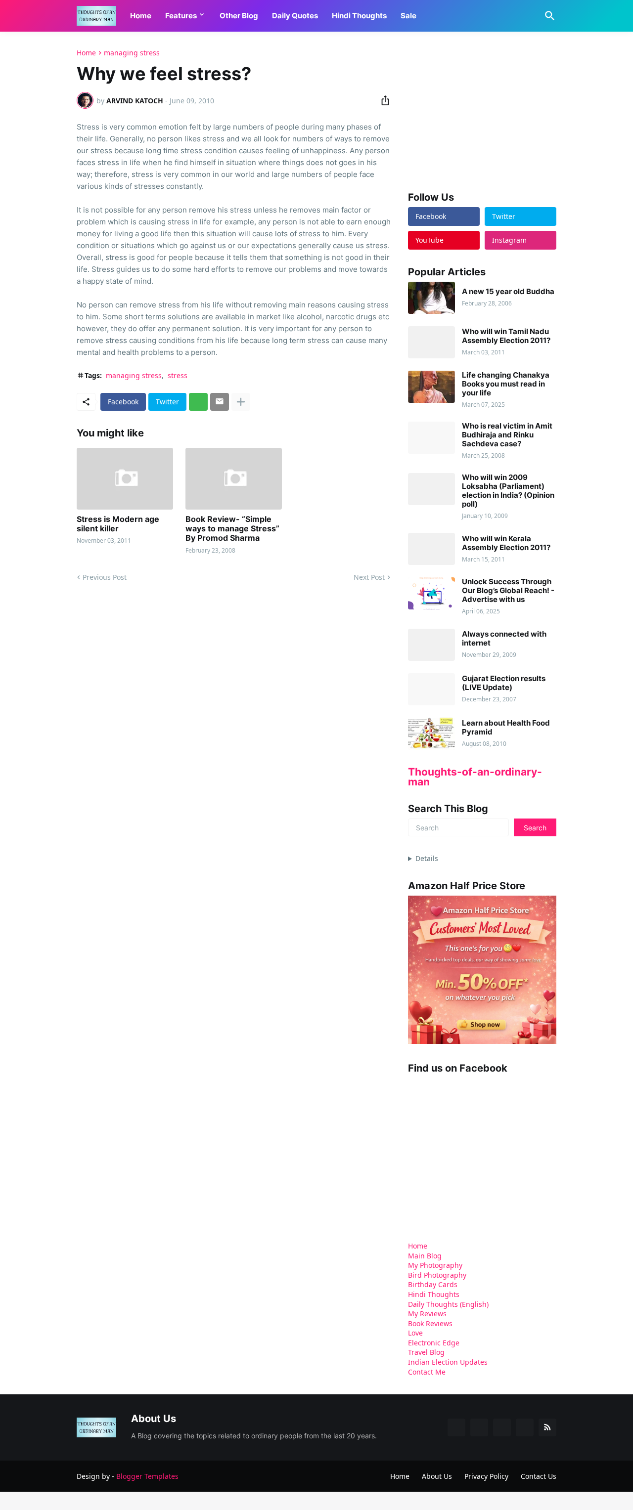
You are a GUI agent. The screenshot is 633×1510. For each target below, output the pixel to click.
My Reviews (427, 1313)
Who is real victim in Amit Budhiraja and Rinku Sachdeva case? (507, 435)
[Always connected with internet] (431, 645)
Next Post (369, 577)
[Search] (548, 15)
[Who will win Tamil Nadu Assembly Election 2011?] (431, 342)
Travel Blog (426, 1352)
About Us (437, 1476)
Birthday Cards (432, 1284)
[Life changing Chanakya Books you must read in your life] (431, 387)
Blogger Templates (147, 1476)
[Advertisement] (482, 111)
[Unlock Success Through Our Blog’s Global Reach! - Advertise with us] (431, 593)
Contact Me (427, 1372)
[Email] (219, 402)
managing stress (132, 52)
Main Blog (425, 1255)
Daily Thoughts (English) (448, 1304)
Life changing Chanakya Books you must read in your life (505, 384)
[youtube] (502, 1427)
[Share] (382, 100)
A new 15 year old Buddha (508, 291)
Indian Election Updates (448, 1362)
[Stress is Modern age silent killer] (125, 479)
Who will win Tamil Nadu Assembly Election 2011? (506, 336)
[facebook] (456, 1427)
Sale (408, 15)
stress (177, 375)
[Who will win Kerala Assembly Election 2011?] (431, 549)
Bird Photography (437, 1275)
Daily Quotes (295, 15)
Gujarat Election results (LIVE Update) (503, 683)
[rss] (547, 1427)
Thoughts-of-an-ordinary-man (475, 777)
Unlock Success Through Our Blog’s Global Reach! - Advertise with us (508, 590)
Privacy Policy (486, 1476)
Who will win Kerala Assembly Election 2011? (506, 543)
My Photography (435, 1265)
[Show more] (240, 402)
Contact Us (538, 1476)
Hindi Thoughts (359, 15)
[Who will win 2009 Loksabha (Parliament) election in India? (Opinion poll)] (431, 489)
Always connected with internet (504, 638)
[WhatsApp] (198, 402)
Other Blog (239, 15)
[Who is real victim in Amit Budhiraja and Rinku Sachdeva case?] (431, 438)
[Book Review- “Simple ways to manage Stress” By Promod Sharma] (233, 479)
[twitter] (479, 1427)
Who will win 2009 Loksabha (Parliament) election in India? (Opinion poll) (508, 491)
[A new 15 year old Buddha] (431, 298)
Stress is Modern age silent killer (118, 524)
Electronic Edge (433, 1342)
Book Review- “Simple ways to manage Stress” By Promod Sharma (232, 529)
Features (181, 15)
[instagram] (525, 1427)
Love (415, 1332)
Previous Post (105, 577)
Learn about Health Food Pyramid (506, 727)
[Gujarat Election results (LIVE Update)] (431, 689)
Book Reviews (430, 1323)
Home (140, 15)
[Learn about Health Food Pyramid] (431, 734)
